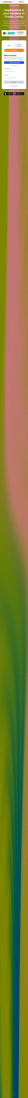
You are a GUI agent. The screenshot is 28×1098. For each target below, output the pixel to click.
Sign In (9, 45)
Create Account (19, 45)
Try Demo (14, 50)
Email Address (7, 68)
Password (6, 75)
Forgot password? (14, 86)
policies (21, 59)
